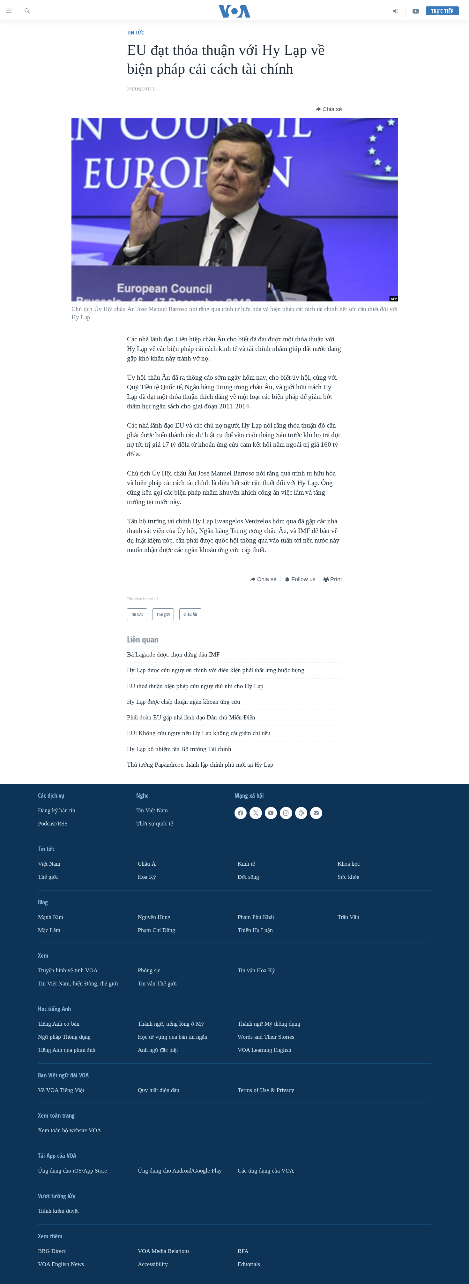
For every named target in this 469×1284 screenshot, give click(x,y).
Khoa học (349, 864)
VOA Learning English (264, 1050)
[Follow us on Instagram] (286, 813)
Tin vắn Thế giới (157, 983)
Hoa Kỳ (147, 877)
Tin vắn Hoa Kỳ (256, 970)
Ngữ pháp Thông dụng (64, 1037)
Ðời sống (248, 877)
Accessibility (153, 1264)
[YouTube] (416, 11)
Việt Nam (49, 864)
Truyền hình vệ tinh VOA (68, 970)
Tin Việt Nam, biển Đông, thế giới (78, 983)
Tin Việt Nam (152, 810)
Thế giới (48, 877)
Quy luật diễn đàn (158, 1090)
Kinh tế (246, 864)
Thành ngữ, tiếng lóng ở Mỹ (171, 1024)
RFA (243, 1251)
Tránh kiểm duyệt (58, 1211)
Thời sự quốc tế (154, 823)
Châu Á (147, 864)
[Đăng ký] (316, 813)
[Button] (329, 109)
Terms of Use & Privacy (266, 1090)
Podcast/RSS (53, 823)
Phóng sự (149, 970)
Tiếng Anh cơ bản (58, 1024)
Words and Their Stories (266, 1037)
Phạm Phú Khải (256, 917)
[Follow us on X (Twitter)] (255, 813)
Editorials (249, 1264)
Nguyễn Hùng (154, 917)
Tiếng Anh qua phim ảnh (66, 1050)
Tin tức (135, 32)
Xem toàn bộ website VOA (69, 1130)
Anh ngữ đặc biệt (158, 1050)
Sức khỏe (348, 877)
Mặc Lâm (49, 930)
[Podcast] (301, 813)
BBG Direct (52, 1251)
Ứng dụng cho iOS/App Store (72, 1170)
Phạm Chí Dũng (156, 930)
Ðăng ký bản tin (56, 810)
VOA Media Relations (164, 1251)
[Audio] (396, 11)
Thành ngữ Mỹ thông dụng (269, 1024)
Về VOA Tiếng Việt (61, 1090)
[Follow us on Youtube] (271, 813)
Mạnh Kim (50, 917)
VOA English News (61, 1264)
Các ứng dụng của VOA (266, 1170)
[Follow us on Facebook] (240, 813)
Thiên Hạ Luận (255, 930)
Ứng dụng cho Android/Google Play (180, 1170)
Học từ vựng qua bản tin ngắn (172, 1037)
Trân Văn (348, 917)
